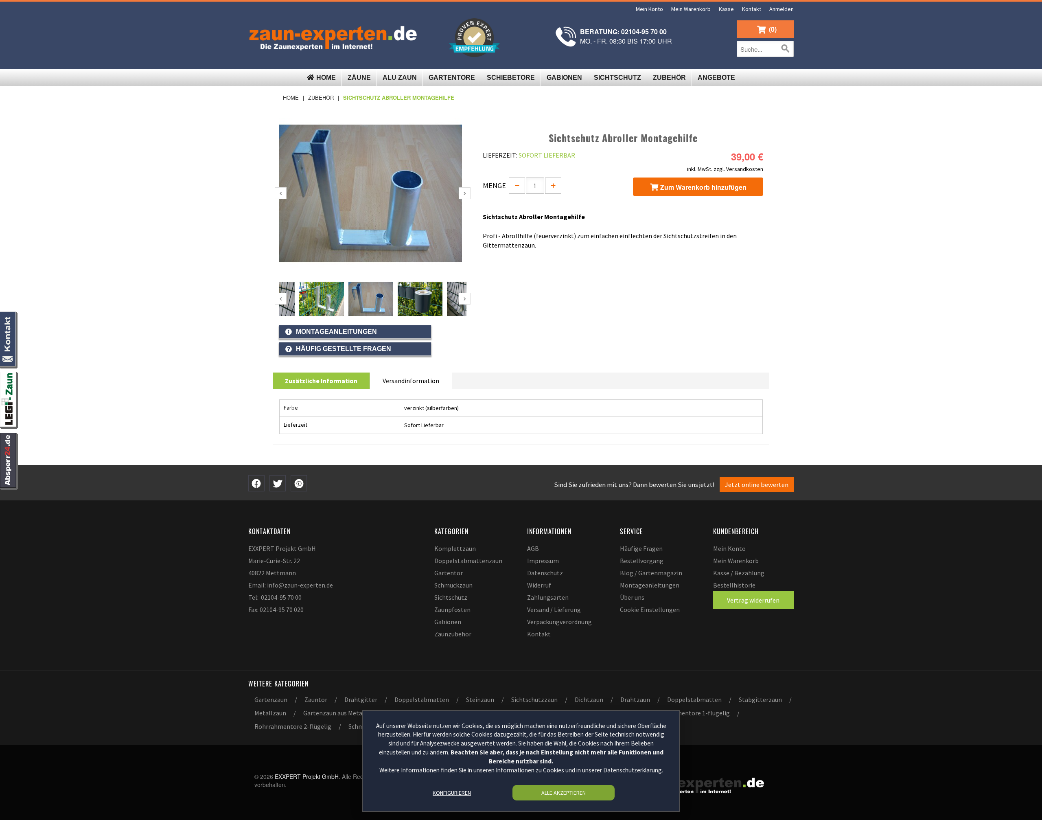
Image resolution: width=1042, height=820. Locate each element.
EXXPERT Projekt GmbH (282, 548)
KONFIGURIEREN (452, 792)
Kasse (726, 9)
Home (291, 97)
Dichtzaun (589, 699)
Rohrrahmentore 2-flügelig (292, 726)
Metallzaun (270, 713)
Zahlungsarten (548, 597)
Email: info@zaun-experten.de (290, 585)
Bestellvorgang (641, 561)
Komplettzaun (455, 548)
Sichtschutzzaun (534, 699)
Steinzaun (480, 699)
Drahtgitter (360, 699)
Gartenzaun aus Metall (334, 713)
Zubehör (321, 97)
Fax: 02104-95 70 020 (276, 609)
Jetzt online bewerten (756, 484)
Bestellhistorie (734, 585)
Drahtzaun (635, 699)
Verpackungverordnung (559, 622)
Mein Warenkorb (691, 9)
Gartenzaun (270, 699)
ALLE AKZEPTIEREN (563, 792)
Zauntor (315, 699)
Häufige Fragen (641, 548)
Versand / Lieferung (554, 609)
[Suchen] (785, 49)
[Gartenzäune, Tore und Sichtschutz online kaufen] (335, 36)
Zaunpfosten (452, 609)
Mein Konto (649, 9)
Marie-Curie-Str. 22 (274, 561)
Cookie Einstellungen (650, 609)
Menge (494, 185)
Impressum (543, 561)
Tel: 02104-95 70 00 (275, 597)
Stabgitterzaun (760, 699)
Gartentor (448, 573)
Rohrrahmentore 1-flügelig (691, 713)
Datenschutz (545, 573)
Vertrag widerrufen (753, 600)
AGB (533, 548)
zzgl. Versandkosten (738, 169)
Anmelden (781, 9)
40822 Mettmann (272, 573)
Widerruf (539, 585)
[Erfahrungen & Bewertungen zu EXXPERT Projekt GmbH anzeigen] (474, 37)
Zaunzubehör (452, 634)
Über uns (632, 597)
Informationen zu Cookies (530, 770)
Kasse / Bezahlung (738, 573)
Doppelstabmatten (421, 699)
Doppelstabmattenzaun (468, 561)
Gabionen (447, 622)
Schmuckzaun (453, 585)
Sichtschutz (450, 597)
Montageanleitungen (649, 585)
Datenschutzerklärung (632, 770)
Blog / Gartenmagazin (651, 573)
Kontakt (751, 9)
